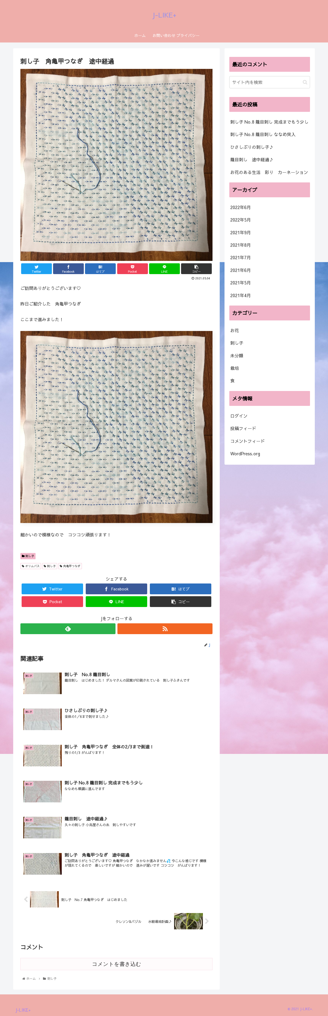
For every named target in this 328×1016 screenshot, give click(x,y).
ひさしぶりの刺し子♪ (251, 147)
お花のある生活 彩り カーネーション (269, 172)
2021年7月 (240, 257)
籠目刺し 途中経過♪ (251, 159)
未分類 (236, 356)
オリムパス (32, 566)
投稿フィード (243, 428)
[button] (305, 82)
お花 (234, 330)
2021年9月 (240, 232)
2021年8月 (240, 245)
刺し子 (29, 556)
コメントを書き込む (116, 964)
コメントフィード (247, 441)
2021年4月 (240, 295)
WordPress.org (245, 454)
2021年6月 (240, 270)
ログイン (239, 416)
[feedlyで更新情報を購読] (67, 628)
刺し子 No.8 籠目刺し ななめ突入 (263, 134)
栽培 (234, 368)
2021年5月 (240, 283)
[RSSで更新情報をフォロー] (165, 628)
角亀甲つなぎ (71, 566)
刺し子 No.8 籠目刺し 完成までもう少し (269, 122)
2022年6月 (240, 207)
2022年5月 (240, 220)
